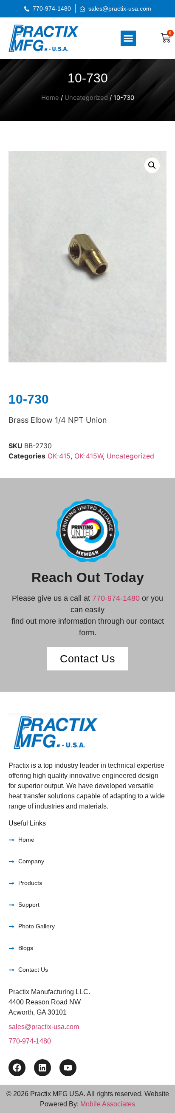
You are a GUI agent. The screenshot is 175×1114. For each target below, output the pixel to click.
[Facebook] (16, 1067)
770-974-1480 (116, 598)
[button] (128, 38)
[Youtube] (67, 1067)
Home (50, 98)
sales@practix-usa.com (43, 1026)
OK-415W (88, 456)
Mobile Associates (107, 1104)
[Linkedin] (42, 1067)
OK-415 (59, 456)
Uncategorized (86, 98)
